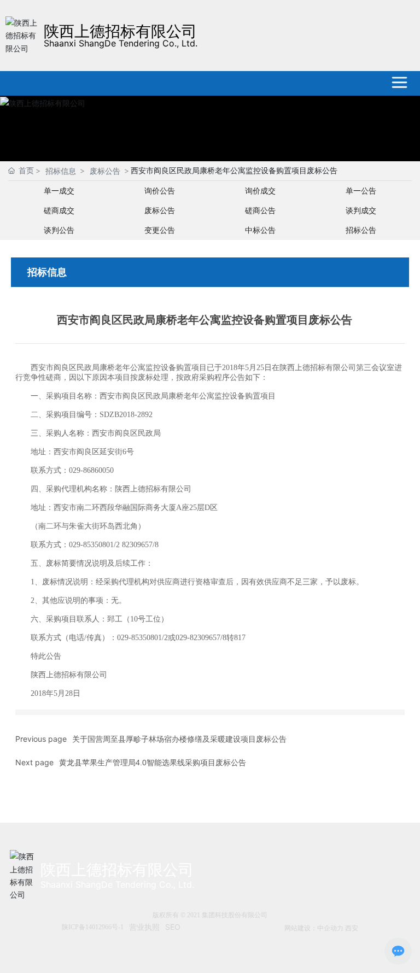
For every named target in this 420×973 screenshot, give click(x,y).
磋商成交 (59, 210)
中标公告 (260, 230)
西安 (351, 928)
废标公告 (105, 170)
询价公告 (159, 190)
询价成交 (260, 190)
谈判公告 (59, 230)
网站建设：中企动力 (313, 928)
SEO (172, 926)
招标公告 (361, 230)
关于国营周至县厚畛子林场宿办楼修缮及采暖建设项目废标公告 (179, 738)
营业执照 (144, 926)
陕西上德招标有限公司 (120, 31)
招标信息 (60, 170)
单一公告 (361, 190)
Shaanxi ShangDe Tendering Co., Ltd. (120, 43)
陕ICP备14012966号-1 (93, 927)
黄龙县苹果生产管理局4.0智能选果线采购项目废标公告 (152, 762)
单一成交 (59, 190)
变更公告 (159, 230)
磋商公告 (260, 210)
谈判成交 (361, 210)
